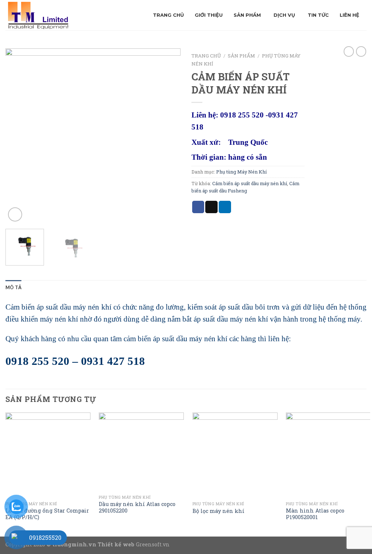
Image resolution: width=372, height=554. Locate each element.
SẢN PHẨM (241, 55)
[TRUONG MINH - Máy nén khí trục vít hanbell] (62, 15)
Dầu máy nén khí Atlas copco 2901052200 (137, 507)
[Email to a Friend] (211, 207)
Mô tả (13, 287)
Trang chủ (206, 55)
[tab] (13, 287)
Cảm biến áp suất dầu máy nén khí (249, 183)
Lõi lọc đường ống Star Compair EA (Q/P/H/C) (47, 514)
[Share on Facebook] (198, 207)
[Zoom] (15, 214)
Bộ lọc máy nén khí (218, 511)
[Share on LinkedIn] (225, 207)
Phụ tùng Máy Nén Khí (241, 172)
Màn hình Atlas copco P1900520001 (315, 514)
